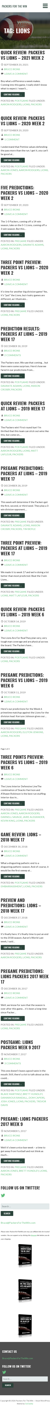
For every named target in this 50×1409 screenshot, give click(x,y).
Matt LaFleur (18, 595)
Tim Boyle (29, 528)
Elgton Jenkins (33, 732)
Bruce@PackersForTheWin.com (18, 1222)
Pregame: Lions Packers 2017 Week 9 (24, 1121)
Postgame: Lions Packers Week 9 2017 (20, 1044)
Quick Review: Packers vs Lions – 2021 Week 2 (23, 55)
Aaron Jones (9, 170)
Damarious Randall (14, 1097)
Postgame (21, 100)
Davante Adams (33, 244)
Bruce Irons (12, 69)
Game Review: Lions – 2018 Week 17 (21, 837)
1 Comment (12, 139)
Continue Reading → (13, 94)
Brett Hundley (32, 1093)
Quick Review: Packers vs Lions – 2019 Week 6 (23, 612)
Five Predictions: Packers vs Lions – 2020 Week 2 (24, 192)
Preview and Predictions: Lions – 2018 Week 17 (21, 905)
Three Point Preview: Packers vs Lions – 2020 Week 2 (24, 267)
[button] (46, 5)
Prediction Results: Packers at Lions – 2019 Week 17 (24, 333)
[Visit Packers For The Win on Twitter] (3, 1196)
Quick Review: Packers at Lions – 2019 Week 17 (23, 406)
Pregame (21, 241)
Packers (36, 104)
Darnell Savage (11, 816)
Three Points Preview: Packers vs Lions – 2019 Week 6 (24, 762)
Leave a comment (16, 73)
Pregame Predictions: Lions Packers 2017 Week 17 (25, 976)
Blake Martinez (11, 1093)
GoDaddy (29, 1403)
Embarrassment (11, 886)
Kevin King (8, 820)
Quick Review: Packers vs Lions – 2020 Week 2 (23, 121)
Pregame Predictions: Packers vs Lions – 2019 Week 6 (24, 680)
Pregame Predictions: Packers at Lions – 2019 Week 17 (24, 473)
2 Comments (12, 355)
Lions (26, 104)
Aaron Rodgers (11, 104)
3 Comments (12, 1063)
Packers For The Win (14, 6)
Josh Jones (8, 1101)
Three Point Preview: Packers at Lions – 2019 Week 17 (24, 547)
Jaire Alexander (33, 816)
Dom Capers (37, 1097)
